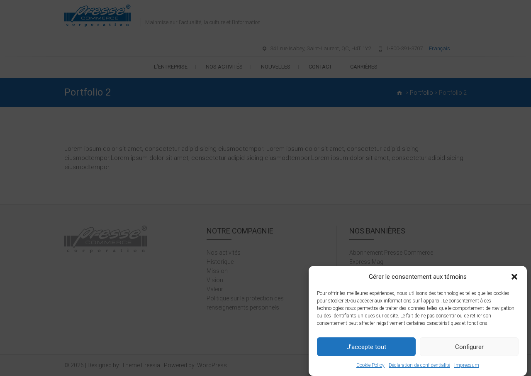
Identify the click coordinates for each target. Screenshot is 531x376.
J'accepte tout (366, 347)
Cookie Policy (370, 365)
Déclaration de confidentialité (419, 365)
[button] (514, 277)
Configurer (469, 347)
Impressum (466, 365)
